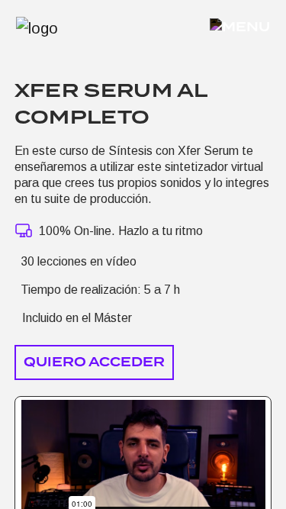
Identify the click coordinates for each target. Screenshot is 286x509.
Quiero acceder (94, 362)
